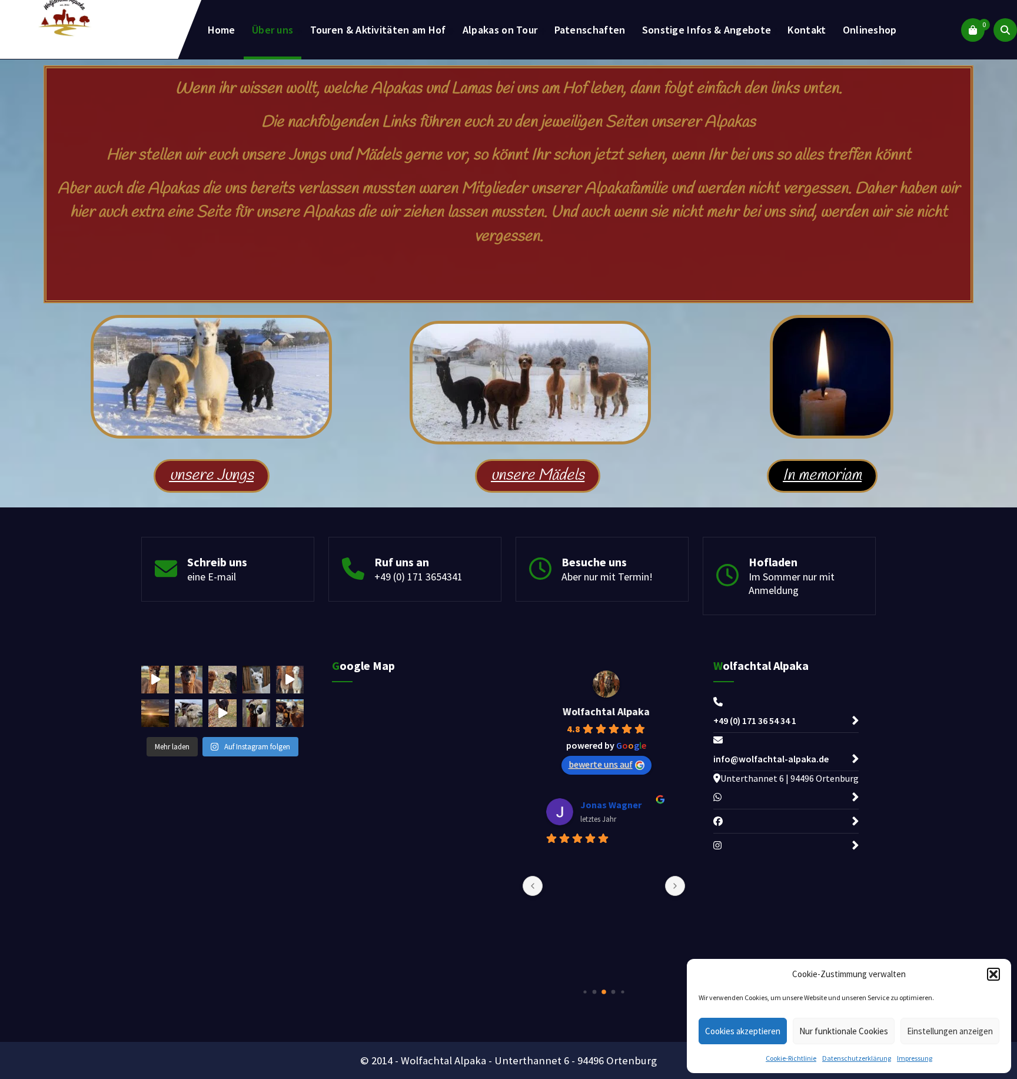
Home (221, 29)
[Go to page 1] (595, 992)
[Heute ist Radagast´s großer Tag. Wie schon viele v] (256, 713)
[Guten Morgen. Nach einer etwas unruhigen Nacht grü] (155, 713)
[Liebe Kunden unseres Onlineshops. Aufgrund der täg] (222, 679)
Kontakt (806, 29)
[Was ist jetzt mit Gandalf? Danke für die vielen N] (188, 713)
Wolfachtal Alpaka (606, 711)
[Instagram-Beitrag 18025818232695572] (290, 679)
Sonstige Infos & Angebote (707, 29)
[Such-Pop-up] (1005, 30)
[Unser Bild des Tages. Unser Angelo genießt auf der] (290, 713)
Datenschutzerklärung (856, 1058)
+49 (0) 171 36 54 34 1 (754, 720)
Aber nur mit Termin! (607, 576)
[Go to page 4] (622, 991)
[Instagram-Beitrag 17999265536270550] (155, 679)
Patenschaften (590, 29)
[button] (993, 974)
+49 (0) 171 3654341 (418, 576)
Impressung (914, 1058)
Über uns (272, 29)
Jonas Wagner (611, 805)
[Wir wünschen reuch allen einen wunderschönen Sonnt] (188, 679)
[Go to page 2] (603, 992)
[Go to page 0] (584, 991)
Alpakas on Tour (500, 29)
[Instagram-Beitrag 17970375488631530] (222, 713)
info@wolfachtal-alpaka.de (771, 759)
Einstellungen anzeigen (950, 1031)
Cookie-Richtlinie (791, 1058)
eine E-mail (211, 576)
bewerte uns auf (601, 764)
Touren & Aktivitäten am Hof (378, 29)
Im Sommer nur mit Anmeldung (792, 583)
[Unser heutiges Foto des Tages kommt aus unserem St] (256, 679)
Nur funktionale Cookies (843, 1031)
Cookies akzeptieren (742, 1031)
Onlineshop (870, 29)
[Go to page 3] (613, 992)
